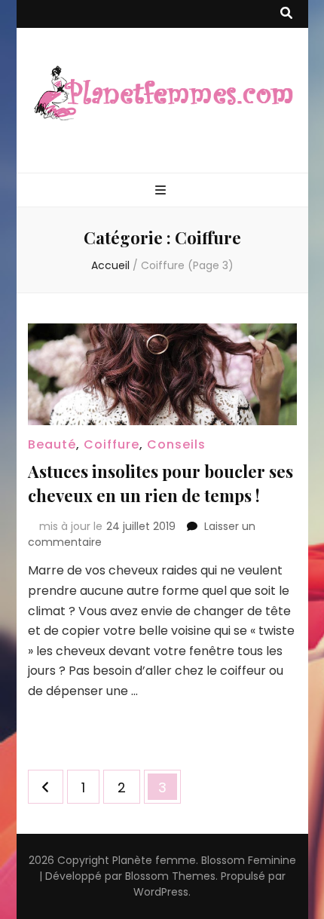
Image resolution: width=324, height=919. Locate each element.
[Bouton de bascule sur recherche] (286, 14)
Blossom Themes (170, 876)
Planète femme (154, 860)
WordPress (160, 891)
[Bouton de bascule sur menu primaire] (162, 191)
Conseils (176, 444)
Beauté (52, 444)
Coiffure (111, 444)
